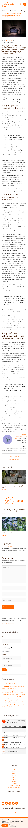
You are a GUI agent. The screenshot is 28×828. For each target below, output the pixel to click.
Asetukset (12, 825)
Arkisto (14, 773)
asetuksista (9, 822)
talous (23, 697)
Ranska (16, 694)
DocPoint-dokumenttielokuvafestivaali (20, 436)
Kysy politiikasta (15, 690)
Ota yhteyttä (14, 812)
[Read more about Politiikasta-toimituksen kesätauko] (14, 524)
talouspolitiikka (5, 699)
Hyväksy (5, 825)
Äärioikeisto (19, 706)
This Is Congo (8, 40)
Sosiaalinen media (5, 697)
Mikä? (14, 771)
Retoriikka (22, 694)
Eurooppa (18, 686)
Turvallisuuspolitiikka (8, 701)
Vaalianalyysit (5, 705)
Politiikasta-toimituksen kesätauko (11, 533)
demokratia (11, 683)
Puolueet (11, 694)
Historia (3, 688)
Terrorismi (17, 699)
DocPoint (13, 15)
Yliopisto (4, 707)
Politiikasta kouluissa (14, 785)
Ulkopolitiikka (11, 702)
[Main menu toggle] (24, 4)
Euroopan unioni (8, 686)
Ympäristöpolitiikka (11, 706)
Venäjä (12, 705)
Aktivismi (3, 684)
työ (22, 701)
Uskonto (17, 702)
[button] (21, 4)
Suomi (18, 696)
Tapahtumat (14, 777)
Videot (14, 775)
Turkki (22, 699)
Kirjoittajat (14, 783)
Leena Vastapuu (17, 13)
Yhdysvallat (20, 705)
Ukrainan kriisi (4, 702)
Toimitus (14, 781)
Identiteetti (8, 688)
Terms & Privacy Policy (14, 787)
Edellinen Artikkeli (14, 456)
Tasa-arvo (11, 699)
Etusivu (14, 769)
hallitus (22, 686)
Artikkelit (4, 15)
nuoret (17, 692)
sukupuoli (12, 697)
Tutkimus (18, 701)
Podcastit (14, 779)
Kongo (18, 15)
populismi (5, 694)
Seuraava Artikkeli (14, 459)
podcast (21, 692)
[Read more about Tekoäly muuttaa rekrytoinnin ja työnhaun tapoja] (14, 477)
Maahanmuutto (6, 692)
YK (24, 705)
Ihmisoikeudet (14, 688)
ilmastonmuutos (6, 690)
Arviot (8, 15)
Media (13, 692)
